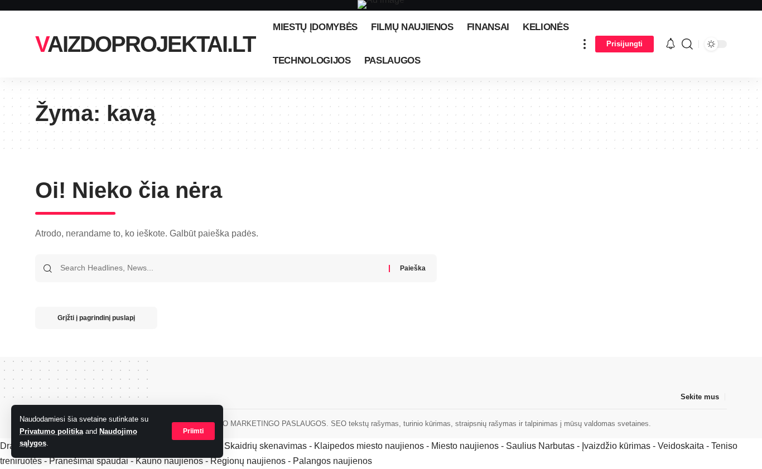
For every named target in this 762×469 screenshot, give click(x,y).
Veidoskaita (681, 446)
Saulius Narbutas (540, 446)
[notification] (670, 44)
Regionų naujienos (248, 461)
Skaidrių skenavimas (265, 446)
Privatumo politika (51, 431)
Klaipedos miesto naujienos (369, 446)
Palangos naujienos (332, 461)
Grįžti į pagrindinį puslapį (96, 318)
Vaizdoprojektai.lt (145, 44)
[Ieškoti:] (220, 268)
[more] (584, 44)
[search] (687, 44)
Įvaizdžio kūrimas (616, 446)
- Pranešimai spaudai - (90, 461)
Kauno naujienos (169, 461)
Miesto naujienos (465, 446)
